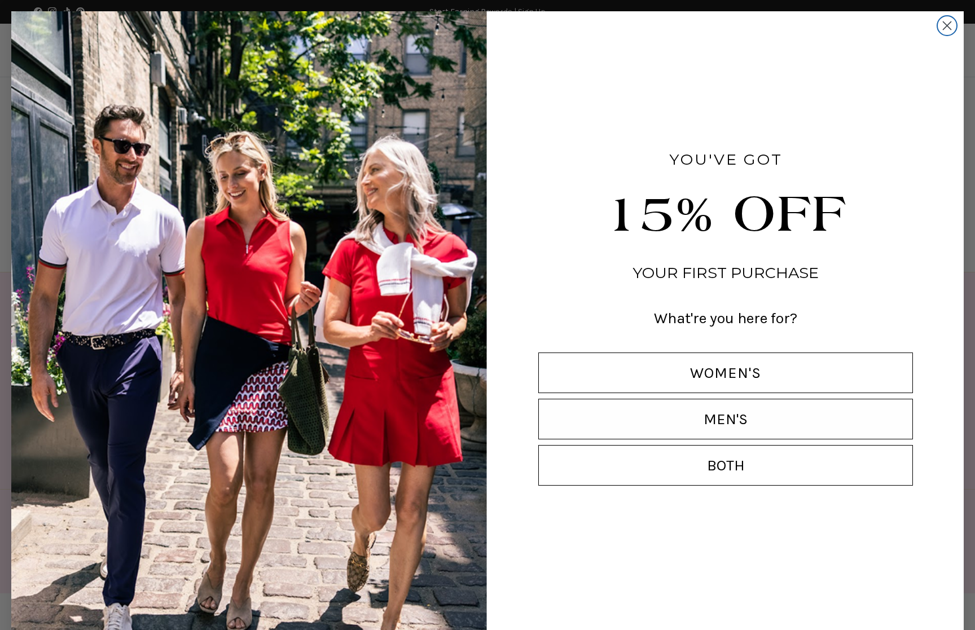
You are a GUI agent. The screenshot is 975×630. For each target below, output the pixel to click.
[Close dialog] (947, 26)
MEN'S (726, 419)
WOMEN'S (725, 373)
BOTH (726, 465)
